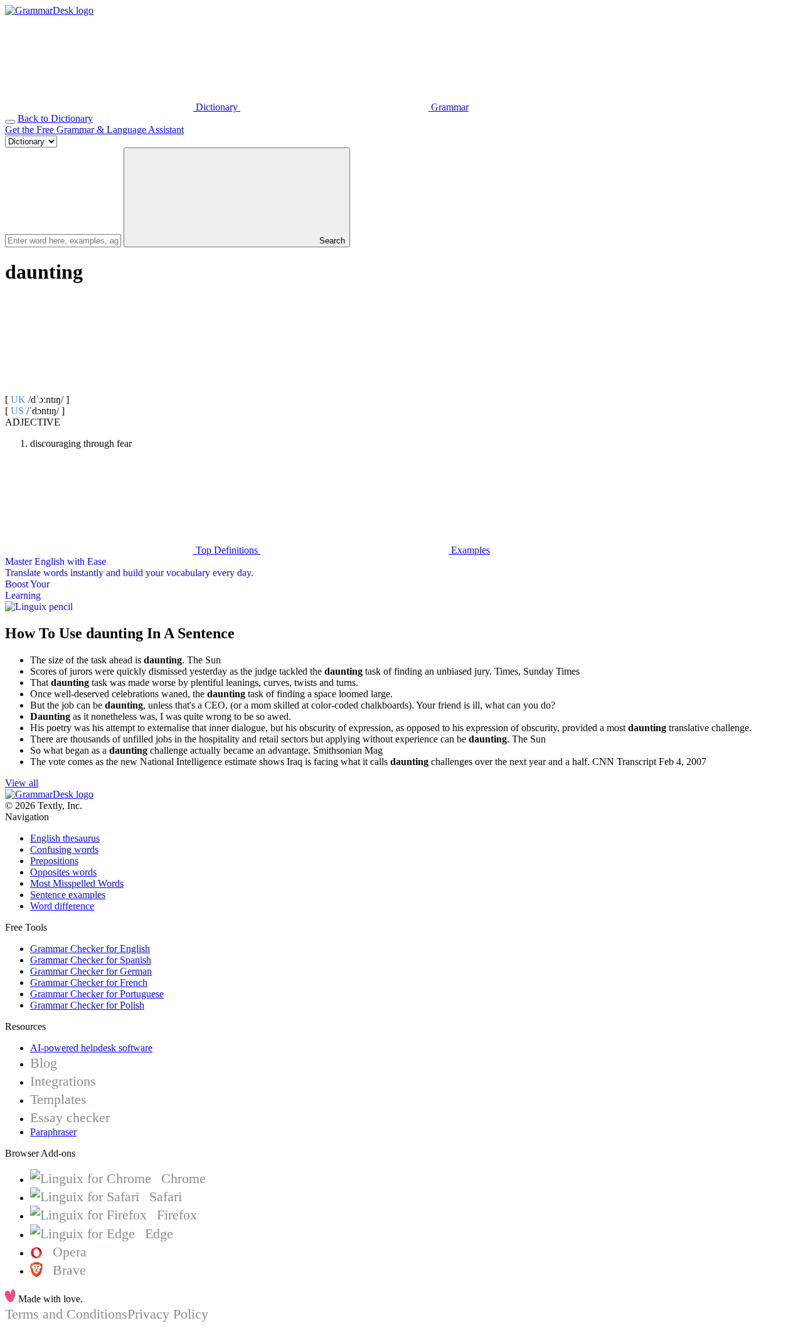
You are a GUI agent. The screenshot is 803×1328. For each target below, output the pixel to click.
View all (21, 783)
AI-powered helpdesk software (91, 1047)
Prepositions (54, 860)
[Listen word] (99, 388)
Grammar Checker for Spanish (90, 960)
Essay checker (70, 1117)
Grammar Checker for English (90, 948)
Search (331, 240)
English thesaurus (65, 838)
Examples (469, 550)
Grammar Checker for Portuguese (97, 993)
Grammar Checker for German (91, 971)
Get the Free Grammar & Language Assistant (94, 129)
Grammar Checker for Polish (87, 1005)
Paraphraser (53, 1132)
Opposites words (63, 872)
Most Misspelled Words (77, 883)
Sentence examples (67, 894)
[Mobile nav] (10, 122)
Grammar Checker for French (88, 982)
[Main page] (49, 10)
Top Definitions (226, 550)
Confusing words (64, 849)
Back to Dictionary (55, 118)
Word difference (62, 906)
